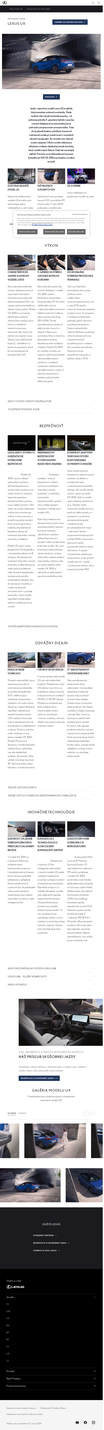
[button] (10, 2)
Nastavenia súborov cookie (27, 232)
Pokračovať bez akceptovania (80, 214)
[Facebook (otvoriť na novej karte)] (85, 1422)
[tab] (12, 1113)
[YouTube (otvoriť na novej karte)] (77, 1422)
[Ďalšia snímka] (92, 1113)
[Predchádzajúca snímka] (85, 1113)
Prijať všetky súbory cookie (76, 232)
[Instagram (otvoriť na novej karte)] (93, 1422)
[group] (55, 1140)
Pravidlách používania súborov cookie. (42, 225)
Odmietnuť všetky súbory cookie (54, 232)
